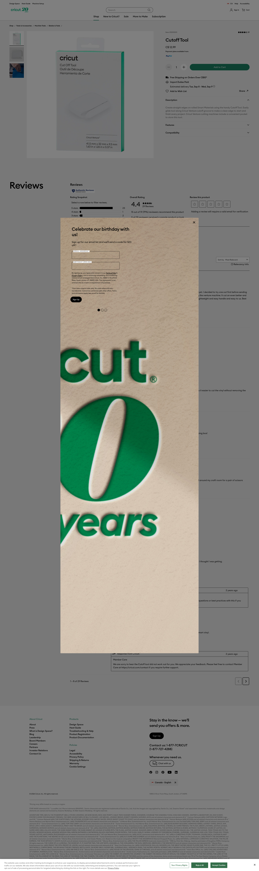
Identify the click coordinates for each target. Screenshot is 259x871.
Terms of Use (111, 273)
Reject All (200, 865)
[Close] (194, 222)
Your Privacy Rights (179, 865)
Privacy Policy (77, 275)
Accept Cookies (219, 865)
